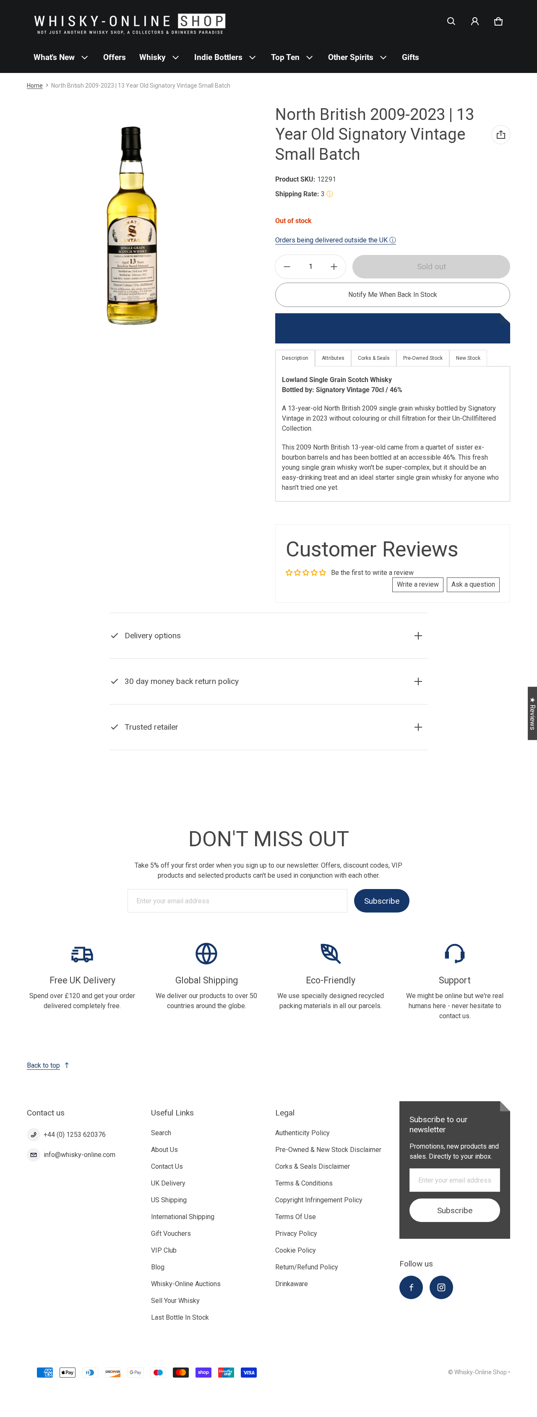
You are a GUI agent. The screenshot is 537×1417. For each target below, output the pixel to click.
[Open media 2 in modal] (131, 226)
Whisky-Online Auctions (186, 1284)
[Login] (475, 21)
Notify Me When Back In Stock (392, 295)
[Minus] (287, 266)
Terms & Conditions (304, 1183)
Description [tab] (295, 358)
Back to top (43, 1065)
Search (161, 1133)
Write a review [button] (418, 584)
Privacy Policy (296, 1234)
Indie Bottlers (218, 57)
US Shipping (169, 1200)
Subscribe (381, 900)
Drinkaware (291, 1284)
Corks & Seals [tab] (374, 358)
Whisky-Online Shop (480, 1372)
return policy (247, 702)
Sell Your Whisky (175, 1301)
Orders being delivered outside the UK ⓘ (335, 240)
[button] (451, 21)
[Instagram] (441, 1287)
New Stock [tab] (468, 358)
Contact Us (167, 1166)
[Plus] (334, 266)
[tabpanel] (392, 434)
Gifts (410, 57)
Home (35, 85)
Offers (114, 57)
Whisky (152, 57)
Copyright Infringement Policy (318, 1200)
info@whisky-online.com (79, 1155)
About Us (164, 1150)
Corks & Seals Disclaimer (312, 1166)
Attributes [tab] (333, 358)
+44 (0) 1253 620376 (75, 1135)
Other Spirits (350, 57)
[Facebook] (411, 1287)
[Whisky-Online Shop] (130, 21)
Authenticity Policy (302, 1133)
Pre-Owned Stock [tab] (423, 358)
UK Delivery (168, 1183)
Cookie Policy (295, 1250)
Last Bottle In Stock (180, 1317)
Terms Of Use (295, 1217)
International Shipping (182, 1217)
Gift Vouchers (171, 1234)
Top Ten (285, 57)
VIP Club (164, 1250)
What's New (54, 57)
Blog (157, 1267)
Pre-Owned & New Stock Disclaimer (328, 1150)
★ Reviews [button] (533, 713)
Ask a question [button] (473, 584)
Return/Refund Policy (306, 1267)
